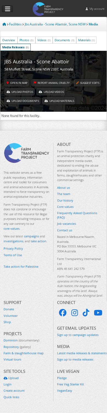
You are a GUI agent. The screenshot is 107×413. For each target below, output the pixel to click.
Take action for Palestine (21, 266)
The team (63, 194)
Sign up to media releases (75, 359)
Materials (86, 40)
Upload (13, 378)
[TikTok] (86, 312)
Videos (44, 40)
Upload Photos (22, 92)
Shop (7, 322)
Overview (8, 40)
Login (8, 384)
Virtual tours (12, 359)
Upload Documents (25, 101)
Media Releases (15, 47)
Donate (9, 309)
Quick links (11, 397)
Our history (65, 200)
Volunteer (11, 316)
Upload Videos (53, 92)
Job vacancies (66, 224)
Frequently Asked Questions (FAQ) (77, 215)
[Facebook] (63, 312)
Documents (64, 40)
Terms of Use (13, 255)
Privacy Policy (13, 248)
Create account (14, 390)
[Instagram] (74, 312)
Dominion (21, 340)
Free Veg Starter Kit (70, 384)
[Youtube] (98, 312)
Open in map (18, 83)
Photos (26, 40)
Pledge (62, 378)
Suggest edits (89, 83)
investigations (13, 241)
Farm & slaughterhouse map (24, 353)
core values (11, 228)
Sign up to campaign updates (77, 335)
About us (63, 187)
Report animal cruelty (53, 83)
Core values (65, 207)
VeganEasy (64, 390)
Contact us (64, 230)
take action (38, 241)
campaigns (31, 236)
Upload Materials (61, 101)
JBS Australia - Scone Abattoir (36, 61)
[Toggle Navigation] (7, 9)
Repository (17, 347)
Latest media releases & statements (82, 353)
